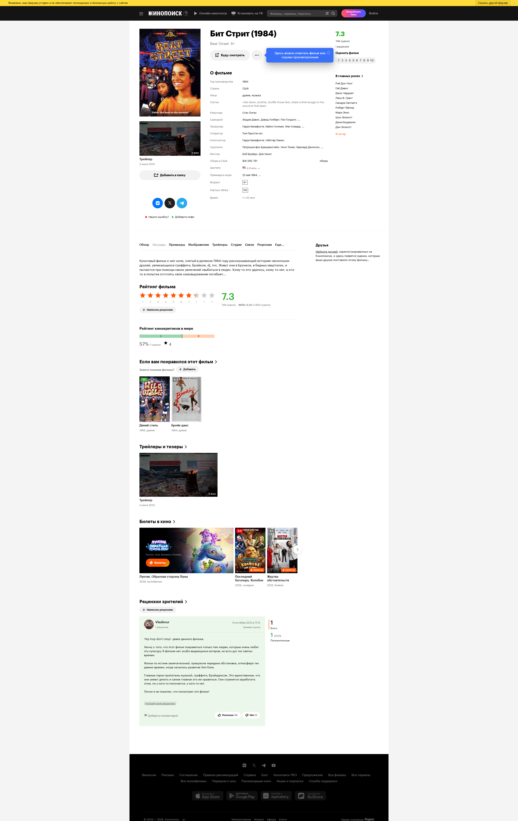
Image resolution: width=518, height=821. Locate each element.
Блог (264, 774)
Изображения (198, 245)
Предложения (312, 774)
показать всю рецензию (160, 703)
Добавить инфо (184, 216)
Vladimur (162, 622)
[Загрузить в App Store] (207, 795)
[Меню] (141, 13)
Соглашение (188, 774)
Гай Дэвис (341, 88)
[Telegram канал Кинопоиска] (263, 765)
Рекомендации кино (256, 780)
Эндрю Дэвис (250, 119)
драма (246, 95)
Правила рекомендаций (220, 774)
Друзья (322, 245)
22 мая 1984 (249, 175)
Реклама (167, 774)
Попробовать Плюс (353, 13)
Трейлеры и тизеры (161, 446)
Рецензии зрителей (161, 601)
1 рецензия (342, 46)
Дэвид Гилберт (270, 119)
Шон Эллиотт (343, 117)
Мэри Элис (342, 112)
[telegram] (182, 203)
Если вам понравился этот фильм (176, 361)
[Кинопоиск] (165, 13)
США (245, 88)
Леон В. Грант (344, 97)
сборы (324, 160)
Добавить (189, 369)
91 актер (340, 133)
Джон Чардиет (344, 93)
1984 (245, 81)
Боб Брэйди (249, 153)
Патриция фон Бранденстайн (260, 147)
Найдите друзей (327, 251)
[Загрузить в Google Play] (242, 795)
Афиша (271, 819)
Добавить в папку (173, 175)
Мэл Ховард (292, 126)
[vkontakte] (157, 203)
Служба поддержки (323, 780)
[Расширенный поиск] (327, 13)
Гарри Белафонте (253, 126)
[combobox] (295, 13)
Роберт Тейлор (344, 107)
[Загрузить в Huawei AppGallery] (276, 795)
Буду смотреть (233, 55)
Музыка (259, 819)
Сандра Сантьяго (346, 102)
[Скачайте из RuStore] (310, 795)
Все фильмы (337, 774)
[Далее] (297, 549)
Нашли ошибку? (159, 216)
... (299, 119)
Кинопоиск (172, 819)
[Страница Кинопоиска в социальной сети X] (254, 765)
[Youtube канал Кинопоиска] (273, 765)
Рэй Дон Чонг (344, 83)
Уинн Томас (288, 147)
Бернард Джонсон (308, 147)
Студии (236, 245)
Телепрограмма (241, 819)
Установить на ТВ (250, 13)
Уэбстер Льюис (274, 140)
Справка (250, 774)
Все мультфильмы (194, 780)
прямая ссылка (251, 627)
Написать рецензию (160, 309)
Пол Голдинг (288, 119)
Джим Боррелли (345, 122)
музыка (256, 95)
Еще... (279, 245)
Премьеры (177, 245)
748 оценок (342, 40)
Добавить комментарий (163, 715)
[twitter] (170, 203)
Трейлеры (219, 245)
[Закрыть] (328, 52)
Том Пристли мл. (252, 133)
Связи (249, 245)
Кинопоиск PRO (285, 774)
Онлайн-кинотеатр (213, 13)
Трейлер (145, 159)
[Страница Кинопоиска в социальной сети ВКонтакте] (244, 765)
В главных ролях (347, 76)
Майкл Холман (274, 126)
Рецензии (264, 245)
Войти (373, 13)
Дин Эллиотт (343, 127)
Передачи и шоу (224, 780)
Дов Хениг (265, 153)
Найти (333, 13)
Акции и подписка (290, 780)
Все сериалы (360, 774)
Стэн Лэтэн (249, 112)
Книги (283, 819)
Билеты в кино (155, 521)
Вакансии (149, 774)
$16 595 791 (249, 160)
